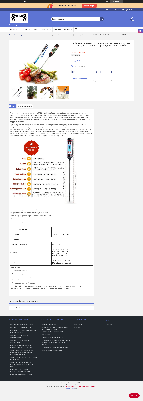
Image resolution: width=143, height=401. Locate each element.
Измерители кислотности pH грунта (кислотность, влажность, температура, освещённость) (55, 329)
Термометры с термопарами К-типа (55, 347)
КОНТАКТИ (78, 324)
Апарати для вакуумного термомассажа (19, 336)
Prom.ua (81, 382)
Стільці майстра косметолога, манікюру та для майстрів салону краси (22, 364)
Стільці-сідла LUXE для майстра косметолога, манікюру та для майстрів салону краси (21, 352)
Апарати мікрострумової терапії (21, 324)
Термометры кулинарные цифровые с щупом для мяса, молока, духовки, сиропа (56, 342)
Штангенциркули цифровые (52, 350)
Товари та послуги (40, 29)
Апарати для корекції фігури (20, 327)
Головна (13, 29)
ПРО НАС (77, 327)
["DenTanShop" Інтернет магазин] (19, 17)
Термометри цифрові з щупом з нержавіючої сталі (32, 35)
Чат (136, 396)
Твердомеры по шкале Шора (52, 337)
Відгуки (109, 324)
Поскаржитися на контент (73, 386)
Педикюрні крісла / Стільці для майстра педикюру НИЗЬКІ (21, 370)
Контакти (68, 29)
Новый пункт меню (49, 324)
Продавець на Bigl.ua (71, 384)
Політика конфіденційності (89, 386)
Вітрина (26, 29)
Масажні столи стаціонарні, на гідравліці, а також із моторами (21, 346)
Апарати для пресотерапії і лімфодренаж (19, 341)
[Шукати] (102, 18)
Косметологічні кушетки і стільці (21, 375)
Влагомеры (46, 334)
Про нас (57, 29)
